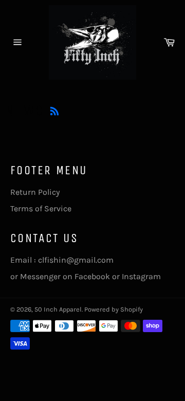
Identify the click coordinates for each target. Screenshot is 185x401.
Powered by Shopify (113, 309)
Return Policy (35, 192)
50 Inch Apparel (58, 309)
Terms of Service (40, 208)
